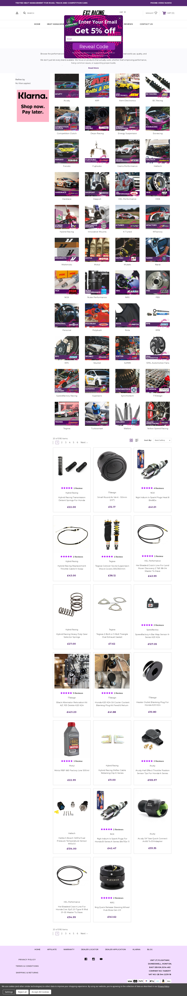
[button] (119, 18)
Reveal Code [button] (93, 46)
